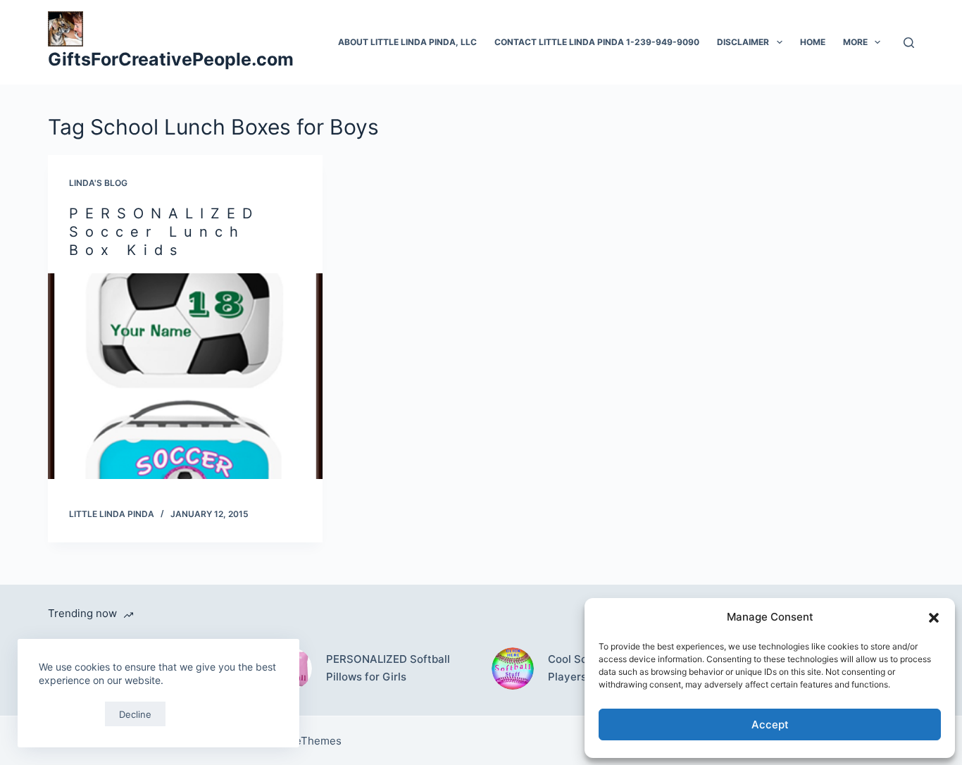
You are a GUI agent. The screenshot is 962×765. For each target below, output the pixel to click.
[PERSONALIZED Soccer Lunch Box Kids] (185, 376)
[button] (934, 618)
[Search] (909, 42)
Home (812, 42)
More (855, 42)
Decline (135, 714)
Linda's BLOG (98, 183)
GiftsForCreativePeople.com (171, 59)
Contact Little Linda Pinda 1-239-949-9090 (596, 42)
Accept (770, 724)
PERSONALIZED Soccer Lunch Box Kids (164, 232)
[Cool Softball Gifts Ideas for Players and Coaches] (513, 668)
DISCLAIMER (743, 42)
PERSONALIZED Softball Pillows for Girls (388, 667)
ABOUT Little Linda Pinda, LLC (407, 42)
